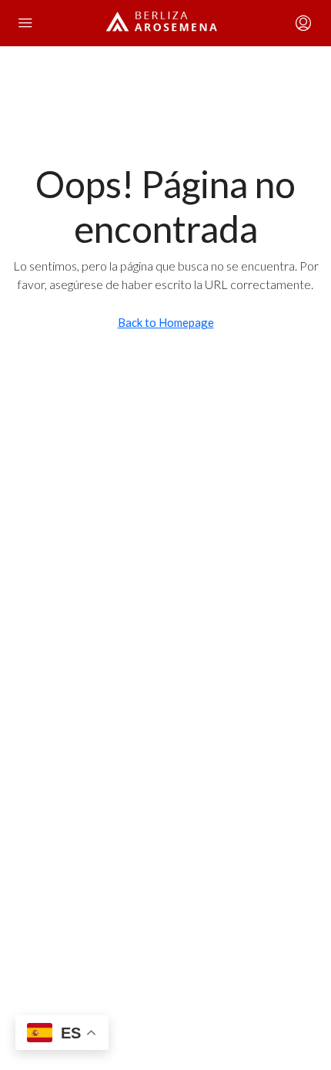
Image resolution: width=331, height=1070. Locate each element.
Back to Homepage (166, 322)
